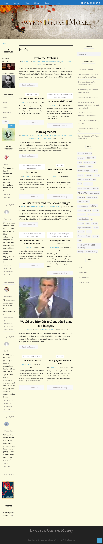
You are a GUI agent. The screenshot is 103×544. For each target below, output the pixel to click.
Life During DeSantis (7, 195)
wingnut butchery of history (60, 236)
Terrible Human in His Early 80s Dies (88, 121)
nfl (92, 219)
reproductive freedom (85, 228)
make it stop (33, 94)
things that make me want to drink (48, 62)
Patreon (5, 107)
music (95, 210)
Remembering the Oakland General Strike (88, 91)
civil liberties (81, 166)
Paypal (5, 102)
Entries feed (82, 272)
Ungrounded (31, 172)
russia (96, 228)
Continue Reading (28, 85)
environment (84, 179)
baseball (91, 157)
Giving (36, 3)
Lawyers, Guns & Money (51, 530)
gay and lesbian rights (84, 188)
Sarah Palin (81, 232)
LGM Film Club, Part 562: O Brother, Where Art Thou (8, 270)
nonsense (33, 356)
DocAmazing (8, 296)
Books (47, 3)
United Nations (55, 207)
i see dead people (83, 206)
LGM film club (84, 210)
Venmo (5, 117)
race (88, 223)
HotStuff (6, 164)
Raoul (6, 351)
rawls (39, 356)
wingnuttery (91, 251)
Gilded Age (96, 188)
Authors (16, 3)
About (27, 3)
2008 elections (34, 207)
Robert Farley (54, 247)
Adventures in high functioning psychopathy (87, 114)
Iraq (62, 165)
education (89, 175)
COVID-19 (94, 171)
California (87, 162)
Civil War (90, 166)
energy (97, 175)
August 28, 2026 (9, 205)
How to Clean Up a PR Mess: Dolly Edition (88, 137)
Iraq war (46, 207)
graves (82, 192)
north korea (34, 236)
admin (55, 176)
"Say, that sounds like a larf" (60, 101)
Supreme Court (84, 236)
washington (65, 234)
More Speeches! (46, 132)
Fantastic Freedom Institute (31, 98)
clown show (29, 234)
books (80, 162)
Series (58, 3)
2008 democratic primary (85, 153)
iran (28, 356)
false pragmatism (31, 165)
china (94, 162)
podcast (81, 223)
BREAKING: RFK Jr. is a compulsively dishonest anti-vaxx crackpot (8, 323)
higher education (93, 197)
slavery (89, 232)
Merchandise (7, 112)
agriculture (81, 158)
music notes (81, 215)
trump (80, 252)
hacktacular (94, 193)
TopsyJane (7, 219)
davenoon (25, 62)
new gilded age (83, 219)
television (96, 236)
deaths (80, 175)
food (80, 184)
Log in (80, 267)
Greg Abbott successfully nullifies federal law (87, 83)
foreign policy (88, 184)
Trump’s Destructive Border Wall (88, 129)
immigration (83, 201)
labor (94, 205)
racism (94, 223)
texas (79, 240)
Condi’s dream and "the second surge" (46, 203)
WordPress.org (83, 282)
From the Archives (46, 58)
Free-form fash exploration (88, 97)
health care (62, 97)
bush (34, 62)
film (94, 179)
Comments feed (83, 277)
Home (6, 3)
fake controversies (46, 329)
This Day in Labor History (86, 246)
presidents (57, 234)
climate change (83, 171)
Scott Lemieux (26, 247)
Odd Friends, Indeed (32, 360)
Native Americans (93, 215)
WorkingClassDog (9, 431)
